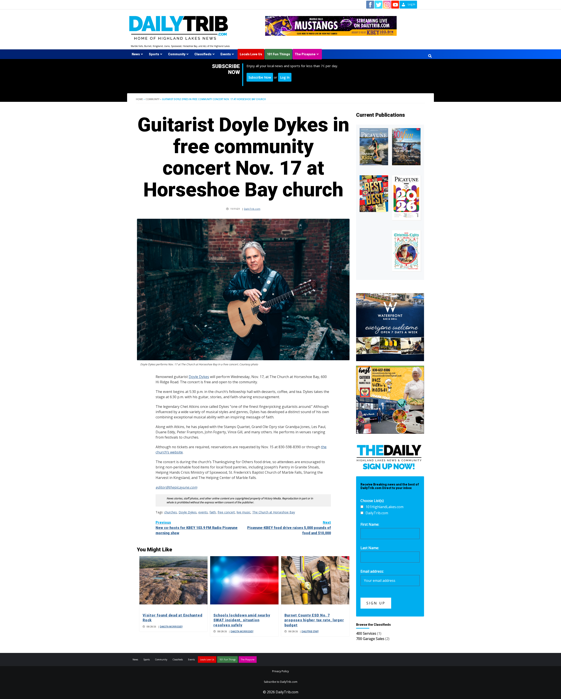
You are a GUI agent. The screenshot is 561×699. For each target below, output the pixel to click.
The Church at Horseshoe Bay (273, 512)
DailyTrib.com (252, 208)
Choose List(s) (372, 500)
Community (176, 54)
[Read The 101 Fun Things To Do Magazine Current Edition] (406, 146)
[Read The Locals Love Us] (373, 193)
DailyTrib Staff (310, 631)
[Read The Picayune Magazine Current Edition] (373, 146)
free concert (226, 512)
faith (212, 512)
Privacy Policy (280, 671)
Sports (154, 54)
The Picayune (305, 54)
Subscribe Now (260, 77)
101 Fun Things (278, 54)
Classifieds (202, 54)
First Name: (369, 524)
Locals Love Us (251, 54)
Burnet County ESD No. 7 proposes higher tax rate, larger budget (314, 620)
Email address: (372, 571)
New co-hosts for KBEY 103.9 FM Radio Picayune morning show (197, 527)
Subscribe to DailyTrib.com (280, 682)
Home (139, 99)
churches (170, 512)
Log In (284, 77)
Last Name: (369, 547)
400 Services (366, 633)
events (203, 512)
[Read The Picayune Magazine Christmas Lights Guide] (406, 250)
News (136, 54)
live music (243, 512)
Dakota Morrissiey (171, 626)
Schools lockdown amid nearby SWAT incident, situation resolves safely (241, 620)
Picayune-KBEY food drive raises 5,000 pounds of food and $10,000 (289, 527)
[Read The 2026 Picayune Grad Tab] (406, 197)
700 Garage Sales (370, 638)
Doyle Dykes (199, 376)
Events (225, 54)
